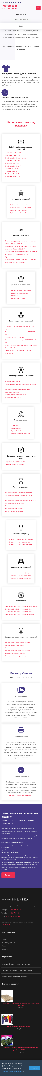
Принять (34, 1068)
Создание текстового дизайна (14, 464)
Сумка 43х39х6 (16, 428)
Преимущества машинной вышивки (14, 976)
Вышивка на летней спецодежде (21, 578)
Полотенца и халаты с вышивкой (21, 376)
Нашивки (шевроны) (21, 534)
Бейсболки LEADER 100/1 (13, 153)
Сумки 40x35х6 (16, 431)
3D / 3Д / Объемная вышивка (14, 511)
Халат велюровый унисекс (13, 397)
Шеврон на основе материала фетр (20, 544)
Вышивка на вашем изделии (14, 508)
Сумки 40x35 (15, 425)
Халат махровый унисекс (13, 381)
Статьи (4, 946)
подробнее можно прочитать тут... (21, 795)
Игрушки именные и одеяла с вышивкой (21, 637)
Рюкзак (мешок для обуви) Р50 (21, 433)
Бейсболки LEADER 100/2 (13, 166)
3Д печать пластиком (21, 235)
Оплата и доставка (8, 943)
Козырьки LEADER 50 (12, 163)
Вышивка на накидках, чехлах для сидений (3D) (20, 500)
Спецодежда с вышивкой (21, 567)
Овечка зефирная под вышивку (15, 653)
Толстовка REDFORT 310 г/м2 (14, 337)
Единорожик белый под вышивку (15, 656)
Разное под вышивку (21, 487)
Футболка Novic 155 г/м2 (18, 213)
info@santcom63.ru (13, 916)
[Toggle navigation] (38, 8)
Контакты (4, 949)
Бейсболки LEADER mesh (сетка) (15, 158)
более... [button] (8, 875)
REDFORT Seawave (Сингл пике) (20, 290)
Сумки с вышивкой (21, 420)
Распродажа (21, 601)
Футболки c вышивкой (21, 199)
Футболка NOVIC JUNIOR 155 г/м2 (21, 207)
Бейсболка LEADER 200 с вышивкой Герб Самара (21, 606)
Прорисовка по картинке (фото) (15, 461)
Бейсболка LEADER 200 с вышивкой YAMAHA (19, 614)
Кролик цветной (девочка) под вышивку (17, 642)
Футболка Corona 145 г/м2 (18, 205)
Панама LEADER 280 (11, 168)
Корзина (22, 14)
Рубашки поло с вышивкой (21, 285)
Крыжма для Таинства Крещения (15, 394)
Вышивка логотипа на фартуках (21, 573)
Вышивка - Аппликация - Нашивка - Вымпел (17, 970)
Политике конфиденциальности (12, 1071)
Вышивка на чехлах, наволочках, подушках (18, 492)
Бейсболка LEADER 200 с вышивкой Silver (18, 611)
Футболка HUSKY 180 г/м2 (18, 210)
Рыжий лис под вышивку (13, 648)
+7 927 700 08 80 (9, 6)
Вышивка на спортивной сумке (15, 503)
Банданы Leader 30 (11, 171)
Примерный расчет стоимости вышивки (15, 964)
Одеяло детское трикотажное (14, 645)
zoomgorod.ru (5, 924)
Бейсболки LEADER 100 (12, 176)
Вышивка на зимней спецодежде (21, 575)
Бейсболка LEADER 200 (12, 155)
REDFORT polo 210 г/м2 (17, 298)
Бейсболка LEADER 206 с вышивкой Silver (18, 609)
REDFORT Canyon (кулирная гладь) (21, 296)
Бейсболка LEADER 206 (12, 160)
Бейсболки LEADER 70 (12, 174)
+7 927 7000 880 (14, 913)
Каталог (4, 939)
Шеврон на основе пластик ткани (19, 542)
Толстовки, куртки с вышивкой (21, 321)
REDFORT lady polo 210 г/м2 (18, 293)
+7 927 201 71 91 (9, 8)
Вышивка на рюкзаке (11, 506)
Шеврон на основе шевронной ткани (21, 539)
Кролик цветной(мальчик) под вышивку (17, 650)
